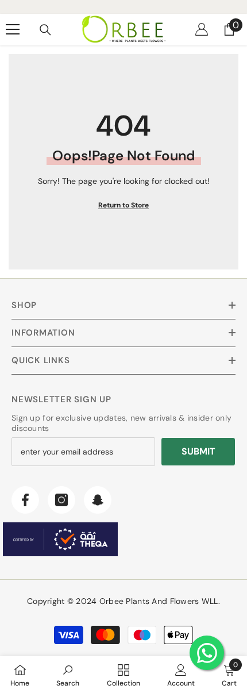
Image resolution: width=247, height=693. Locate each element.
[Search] (45, 30)
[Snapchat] (97, 500)
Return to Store (123, 205)
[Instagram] (61, 500)
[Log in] (201, 29)
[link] (67, 675)
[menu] (13, 29)
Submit (198, 451)
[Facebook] (25, 500)
